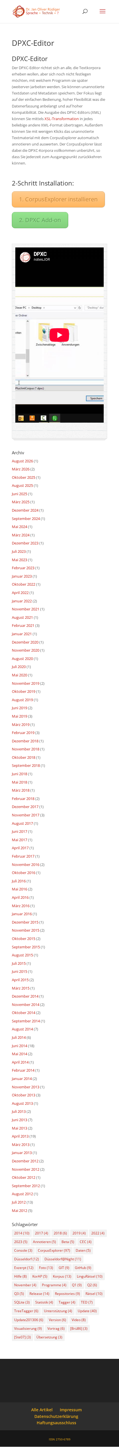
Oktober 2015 (23, 938)
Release (39, 1293)
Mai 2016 (19, 889)
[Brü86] (79, 1328)
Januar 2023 (22, 576)
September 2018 (26, 765)
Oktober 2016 (23, 872)
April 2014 (20, 1062)
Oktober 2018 (23, 757)
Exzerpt (24, 1267)
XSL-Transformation (61, 118)
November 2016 (25, 864)
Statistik (44, 1302)
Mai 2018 (19, 782)
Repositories (67, 1293)
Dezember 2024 (25, 510)
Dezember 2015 (25, 922)
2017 (41, 1233)
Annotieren (44, 1241)
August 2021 (22, 617)
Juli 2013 (19, 1111)
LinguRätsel (90, 1276)
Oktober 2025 (23, 477)
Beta (68, 1241)
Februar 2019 (23, 732)
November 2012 (25, 1169)
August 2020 (22, 658)
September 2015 (26, 946)
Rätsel (94, 1293)
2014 (21, 1233)
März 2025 (20, 501)
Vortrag (56, 1328)
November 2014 (25, 1004)
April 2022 (20, 592)
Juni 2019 (19, 707)
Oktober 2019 (23, 691)
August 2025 (22, 485)
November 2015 (25, 930)
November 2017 (25, 815)
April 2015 (20, 979)
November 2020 (25, 650)
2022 (98, 1233)
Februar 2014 (23, 1070)
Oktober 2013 (23, 1095)
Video (79, 1319)
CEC (86, 1241)
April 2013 (20, 1136)
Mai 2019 (19, 716)
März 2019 (20, 724)
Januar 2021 (22, 633)
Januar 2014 (22, 1078)
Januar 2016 (22, 913)
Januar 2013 (22, 1152)
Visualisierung (28, 1328)
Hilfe (20, 1276)
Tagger (67, 1302)
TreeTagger (26, 1310)
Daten (83, 1250)
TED (87, 1302)
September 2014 (26, 1021)
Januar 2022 (22, 601)
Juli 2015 (19, 963)
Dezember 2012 (25, 1161)
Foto (46, 1267)
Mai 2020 (19, 675)
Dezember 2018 (25, 741)
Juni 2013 (19, 1119)
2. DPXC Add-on (40, 220)
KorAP (39, 1276)
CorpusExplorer (54, 1250)
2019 (79, 1233)
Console (23, 1250)
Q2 (92, 1285)
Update (87, 1310)
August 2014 (22, 1029)
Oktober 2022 (23, 584)
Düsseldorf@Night (62, 1259)
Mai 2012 (19, 1210)
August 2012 (22, 1193)
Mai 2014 (19, 1053)
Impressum (71, 1409)
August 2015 (22, 955)
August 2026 (22, 461)
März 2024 (20, 535)
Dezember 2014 (25, 996)
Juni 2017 (19, 831)
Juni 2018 (19, 773)
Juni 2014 (19, 1045)
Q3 (19, 1293)
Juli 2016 (19, 881)
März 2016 (20, 905)
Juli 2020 (19, 666)
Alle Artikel (42, 1409)
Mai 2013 (19, 1128)
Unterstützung (58, 1310)
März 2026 (20, 469)
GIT (64, 1267)
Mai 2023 (19, 559)
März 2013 (20, 1144)
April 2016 (20, 897)
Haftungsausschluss (56, 1422)
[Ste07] (22, 1337)
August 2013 (22, 1103)
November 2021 (25, 609)
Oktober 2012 (23, 1177)
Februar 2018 (23, 798)
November (25, 1285)
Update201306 (28, 1319)
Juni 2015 (19, 971)
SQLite (22, 1302)
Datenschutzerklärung (56, 1416)
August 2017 (22, 823)
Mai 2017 (19, 839)
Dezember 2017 (25, 806)
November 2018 (25, 749)
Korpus (62, 1276)
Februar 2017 (23, 856)
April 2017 (20, 847)
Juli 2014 (19, 1037)
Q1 (77, 1285)
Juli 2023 (19, 551)
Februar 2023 (23, 567)
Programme (54, 1285)
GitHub (83, 1267)
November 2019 (25, 683)
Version (57, 1319)
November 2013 (25, 1086)
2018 (60, 1233)
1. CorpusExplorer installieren (58, 199)
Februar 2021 (23, 625)
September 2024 (26, 518)
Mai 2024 (19, 526)
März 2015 (20, 988)
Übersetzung (49, 1337)
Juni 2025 (19, 493)
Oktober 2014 (23, 1012)
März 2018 (20, 790)
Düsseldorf (26, 1259)
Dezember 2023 (25, 543)
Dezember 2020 (25, 642)
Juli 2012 (19, 1202)
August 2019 (22, 699)
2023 (20, 1241)
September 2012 (26, 1185)
